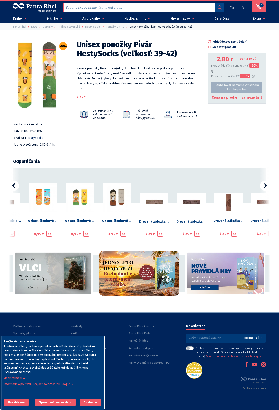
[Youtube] (254, 365)
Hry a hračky (181, 18)
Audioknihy (91, 18)
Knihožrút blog (138, 341)
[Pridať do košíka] (12, 234)
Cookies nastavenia (254, 388)
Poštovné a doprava (27, 326)
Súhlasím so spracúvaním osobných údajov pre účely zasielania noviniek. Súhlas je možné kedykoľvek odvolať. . (229, 352)
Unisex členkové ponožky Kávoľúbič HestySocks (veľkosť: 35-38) (117, 221)
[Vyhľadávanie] (219, 7)
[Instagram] (263, 365)
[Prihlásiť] (243, 7)
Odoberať (252, 338)
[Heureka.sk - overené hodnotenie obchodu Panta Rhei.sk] (194, 370)
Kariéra (75, 333)
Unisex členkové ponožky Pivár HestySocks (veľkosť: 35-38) (80, 221)
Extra (257, 18)
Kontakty (77, 326)
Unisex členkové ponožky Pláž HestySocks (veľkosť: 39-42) (43, 221)
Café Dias (221, 18)
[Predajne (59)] (232, 7)
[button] (16, 402)
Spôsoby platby (24, 333)
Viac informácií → (15, 378)
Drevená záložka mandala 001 (228, 221)
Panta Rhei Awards (141, 326)
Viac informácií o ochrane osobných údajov (233, 356)
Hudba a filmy (135, 18)
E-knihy (52, 18)
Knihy (18, 18)
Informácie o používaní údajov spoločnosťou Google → (38, 384)
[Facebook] (246, 365)
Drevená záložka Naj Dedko (154, 221)
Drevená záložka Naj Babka (191, 221)
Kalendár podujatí (140, 348)
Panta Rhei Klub (139, 333)
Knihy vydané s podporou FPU (149, 362)
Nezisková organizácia (143, 355)
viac (80, 96)
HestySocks (34, 138)
